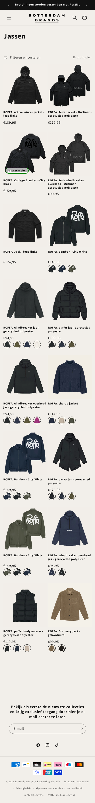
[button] (9, 17)
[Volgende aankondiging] (87, 5)
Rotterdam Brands (25, 781)
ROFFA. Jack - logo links (20, 252)
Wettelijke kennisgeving (61, 794)
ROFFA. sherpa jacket (63, 403)
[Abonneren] (81, 729)
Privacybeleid (24, 788)
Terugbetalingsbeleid (76, 781)
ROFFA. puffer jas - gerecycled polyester (69, 329)
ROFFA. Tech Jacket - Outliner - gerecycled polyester (69, 114)
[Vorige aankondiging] (8, 5)
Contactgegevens (34, 794)
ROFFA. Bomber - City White (67, 252)
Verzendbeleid (75, 788)
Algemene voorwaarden (49, 788)
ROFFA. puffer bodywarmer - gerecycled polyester (23, 633)
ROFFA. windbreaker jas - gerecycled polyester (21, 329)
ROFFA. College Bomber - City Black (24, 182)
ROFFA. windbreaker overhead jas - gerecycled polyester (24, 405)
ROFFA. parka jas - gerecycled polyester (69, 481)
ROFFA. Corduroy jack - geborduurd (64, 633)
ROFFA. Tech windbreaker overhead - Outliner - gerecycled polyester (66, 184)
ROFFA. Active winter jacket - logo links (23, 114)
